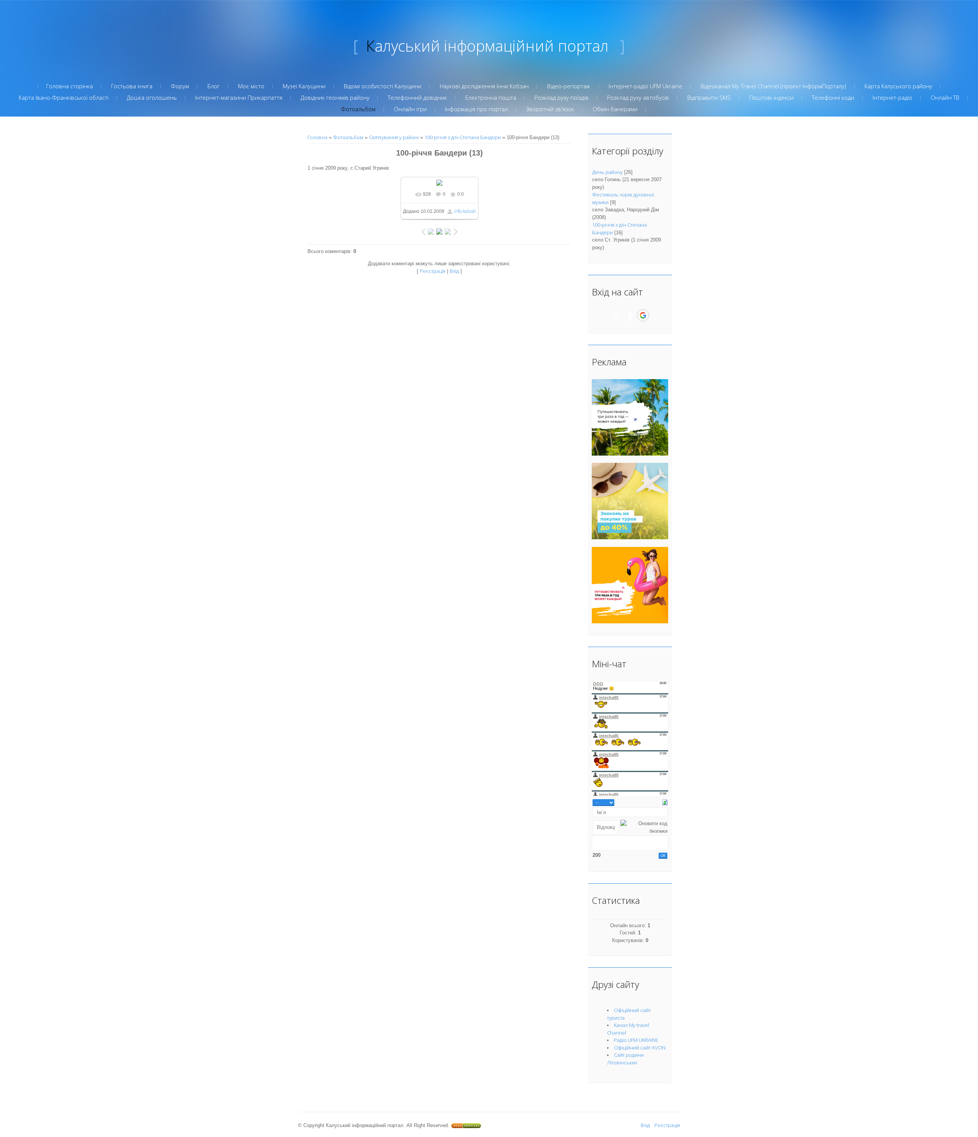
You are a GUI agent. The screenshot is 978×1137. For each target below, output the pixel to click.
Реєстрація (432, 271)
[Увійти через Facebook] (629, 315)
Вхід (454, 271)
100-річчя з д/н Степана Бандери (462, 137)
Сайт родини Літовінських (625, 1058)
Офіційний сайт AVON (639, 1047)
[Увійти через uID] (616, 315)
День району (607, 172)
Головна (317, 137)
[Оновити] (664, 801)
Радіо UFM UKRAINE (636, 1039)
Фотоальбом (348, 137)
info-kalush (465, 211)
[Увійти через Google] (643, 315)
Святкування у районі (394, 137)
